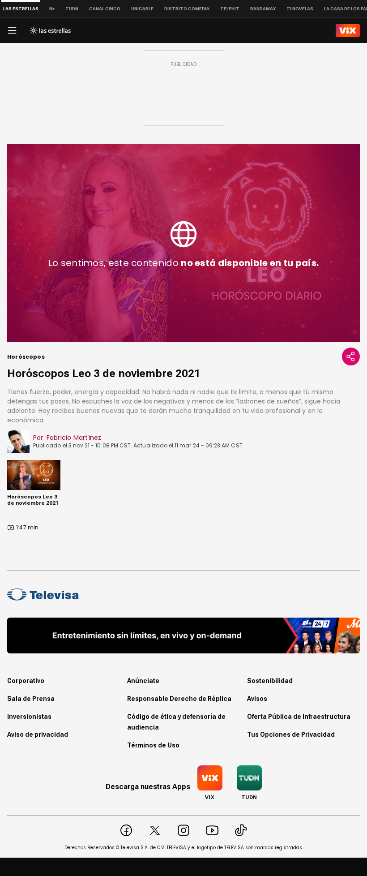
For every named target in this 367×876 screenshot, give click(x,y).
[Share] (351, 356)
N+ (52, 8)
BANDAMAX (263, 8)
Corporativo (25, 680)
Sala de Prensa (31, 698)
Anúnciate (143, 680)
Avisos (257, 698)
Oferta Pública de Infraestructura (298, 716)
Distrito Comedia (186, 8)
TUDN (71, 8)
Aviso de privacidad (37, 734)
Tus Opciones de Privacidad (291, 734)
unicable (142, 8)
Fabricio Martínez (74, 438)
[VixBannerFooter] (183, 635)
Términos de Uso (153, 745)
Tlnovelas (299, 8)
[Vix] (348, 30)
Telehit (229, 8)
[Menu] (12, 30)
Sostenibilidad (270, 680)
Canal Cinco (104, 8)
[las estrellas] (50, 30)
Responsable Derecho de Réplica (179, 698)
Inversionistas (29, 716)
